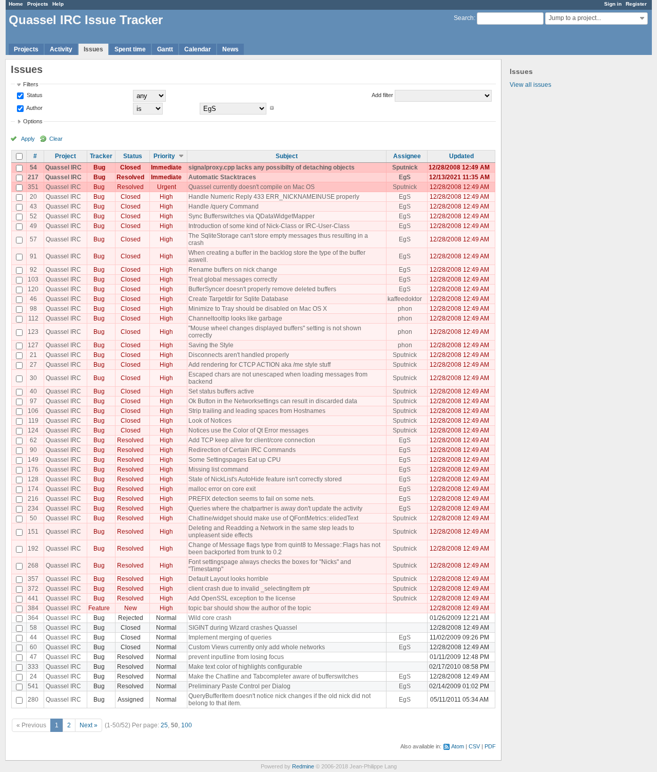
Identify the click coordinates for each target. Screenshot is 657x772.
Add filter (382, 95)
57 (33, 239)
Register (636, 4)
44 (33, 637)
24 (33, 676)
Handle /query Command (223, 206)
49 (33, 226)
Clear (56, 139)
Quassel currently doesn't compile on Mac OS (251, 187)
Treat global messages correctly (232, 279)
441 (33, 598)
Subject (287, 156)
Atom (457, 746)
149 (33, 459)
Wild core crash (209, 618)
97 (33, 401)
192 (33, 548)
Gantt (165, 49)
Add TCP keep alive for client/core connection (251, 440)
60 (33, 647)
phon (405, 308)
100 (186, 725)
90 (33, 450)
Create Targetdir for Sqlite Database (238, 299)
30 (33, 378)
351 (33, 187)
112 (33, 318)
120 (33, 289)
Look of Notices (209, 420)
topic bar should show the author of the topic (249, 608)
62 (33, 440)
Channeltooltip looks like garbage (235, 318)
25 (164, 725)
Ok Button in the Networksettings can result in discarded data (272, 401)
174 (33, 489)
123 (33, 331)
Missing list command (218, 469)
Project (65, 156)
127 (33, 345)
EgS (405, 177)
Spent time (130, 49)
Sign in (613, 4)
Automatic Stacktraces (222, 177)
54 (33, 167)
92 (33, 269)
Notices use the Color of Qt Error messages (248, 430)
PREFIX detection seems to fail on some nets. (251, 498)
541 (33, 686)
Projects (37, 4)
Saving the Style (211, 345)
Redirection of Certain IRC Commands (242, 450)
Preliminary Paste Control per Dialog (239, 686)
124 (33, 430)
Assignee (407, 156)
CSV (474, 746)
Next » (89, 725)
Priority (164, 156)
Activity (61, 49)
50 (33, 518)
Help (58, 4)
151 (33, 531)
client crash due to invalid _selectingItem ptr (249, 588)
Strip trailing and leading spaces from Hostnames (256, 411)
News (230, 49)
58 (33, 627)
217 (33, 177)
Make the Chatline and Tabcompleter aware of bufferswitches (273, 676)
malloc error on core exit (222, 489)
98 (33, 308)
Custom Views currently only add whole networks (256, 647)
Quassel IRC (63, 167)
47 (33, 657)
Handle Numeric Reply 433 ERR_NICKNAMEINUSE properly (273, 196)
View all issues (530, 84)
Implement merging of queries (230, 637)
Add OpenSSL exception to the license (242, 598)
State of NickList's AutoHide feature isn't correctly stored (265, 479)
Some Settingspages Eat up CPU (234, 459)
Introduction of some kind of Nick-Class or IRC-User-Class (269, 226)
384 (33, 608)
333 (33, 666)
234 (33, 508)
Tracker (101, 156)
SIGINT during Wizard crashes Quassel (242, 627)
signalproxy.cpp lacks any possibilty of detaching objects (271, 167)
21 (33, 355)
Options (33, 121)
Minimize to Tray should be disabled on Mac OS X (257, 308)
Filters (30, 84)
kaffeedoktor (405, 299)
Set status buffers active (221, 391)
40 (33, 391)
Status (34, 95)
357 (33, 578)
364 (33, 618)
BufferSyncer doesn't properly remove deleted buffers (262, 289)
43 (33, 206)
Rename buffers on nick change (232, 269)
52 (33, 216)
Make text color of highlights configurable (245, 666)
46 (33, 299)
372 (33, 588)
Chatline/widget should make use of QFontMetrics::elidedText (273, 518)
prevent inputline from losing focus (236, 657)
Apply (28, 139)
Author (34, 108)
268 (33, 565)
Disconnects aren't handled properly (238, 355)
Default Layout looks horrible (228, 578)
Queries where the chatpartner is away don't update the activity (275, 508)
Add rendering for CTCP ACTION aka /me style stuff (259, 364)
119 (33, 420)
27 (33, 364)
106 (33, 411)
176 (33, 469)
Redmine (303, 766)
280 (33, 699)
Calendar (197, 49)
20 (33, 196)
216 (33, 498)
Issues (93, 49)
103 (33, 279)
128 (33, 479)
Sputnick (405, 167)
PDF (490, 746)
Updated (461, 156)
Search (464, 18)
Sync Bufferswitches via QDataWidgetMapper (251, 216)
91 (33, 256)
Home (16, 4)
